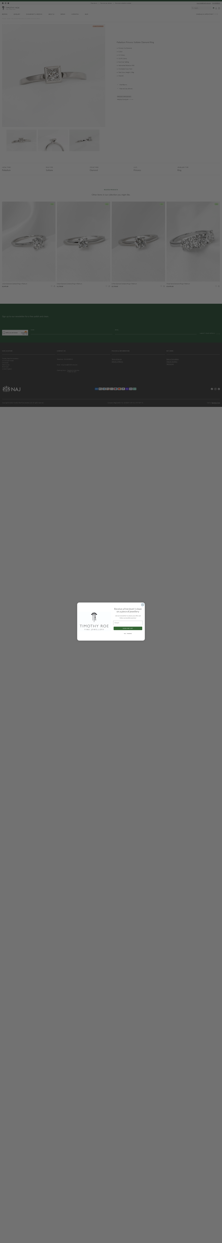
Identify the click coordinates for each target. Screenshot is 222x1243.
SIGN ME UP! (128, 628)
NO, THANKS (128, 633)
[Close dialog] (142, 604)
